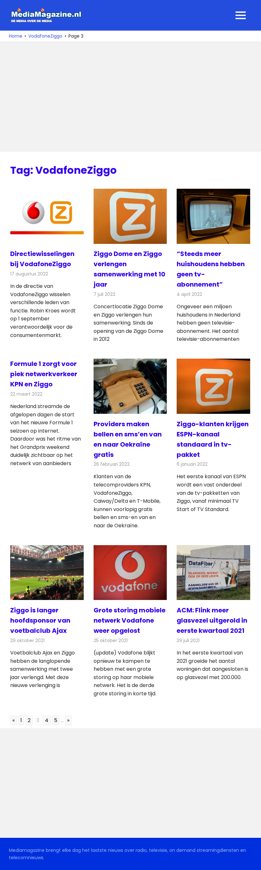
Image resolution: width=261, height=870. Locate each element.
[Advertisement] (130, 97)
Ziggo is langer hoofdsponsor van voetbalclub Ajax (40, 620)
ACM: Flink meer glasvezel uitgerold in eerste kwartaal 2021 (212, 620)
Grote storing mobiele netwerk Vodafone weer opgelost (130, 620)
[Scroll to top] (251, 860)
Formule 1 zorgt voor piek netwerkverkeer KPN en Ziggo (43, 374)
